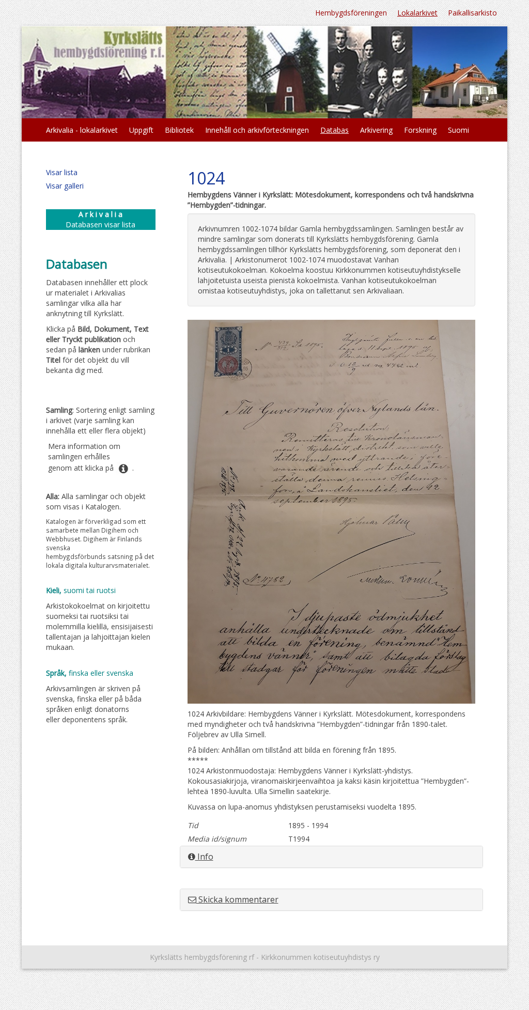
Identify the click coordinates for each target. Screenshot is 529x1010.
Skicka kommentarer (237, 899)
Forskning (420, 130)
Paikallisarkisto (472, 13)
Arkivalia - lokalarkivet (82, 130)
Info (204, 856)
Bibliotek (179, 130)
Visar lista (61, 172)
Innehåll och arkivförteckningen (257, 130)
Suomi (458, 130)
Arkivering (376, 130)
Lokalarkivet (417, 13)
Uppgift (141, 130)
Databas (334, 130)
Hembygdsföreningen (351, 13)
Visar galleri (65, 186)
